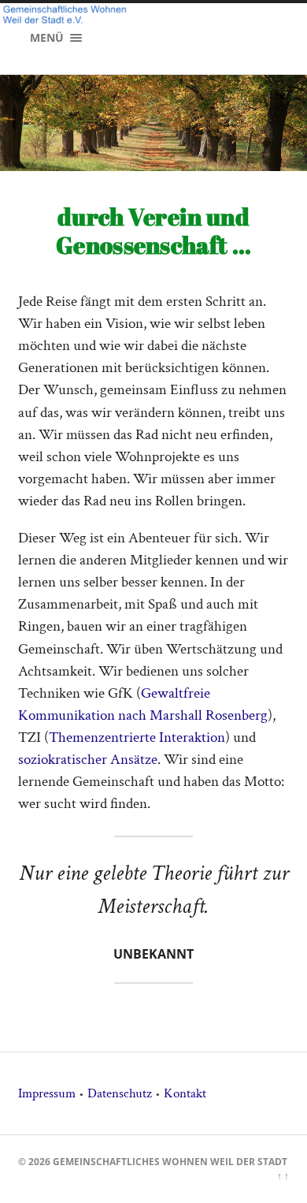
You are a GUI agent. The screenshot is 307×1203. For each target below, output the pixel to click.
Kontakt (185, 1093)
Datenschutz (119, 1093)
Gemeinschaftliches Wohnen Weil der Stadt (170, 1161)
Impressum (47, 1093)
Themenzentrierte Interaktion (137, 737)
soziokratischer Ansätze (87, 759)
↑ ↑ (283, 1176)
